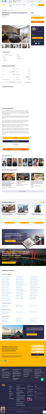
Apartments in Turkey (38, 371)
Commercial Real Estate (17, 369)
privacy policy (37, 357)
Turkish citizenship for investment (21, 182)
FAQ (10, 396)
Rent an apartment (38, 375)
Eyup (14, 10)
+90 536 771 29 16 (38, 41)
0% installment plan (18, 0)
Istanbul (12, 10)
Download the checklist (32, 334)
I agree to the (35, 357)
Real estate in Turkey (38, 369)
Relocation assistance (20, 403)
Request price (37, 17)
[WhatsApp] (42, 379)
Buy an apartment (26, 372)
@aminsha (42, 399)
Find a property (8, 262)
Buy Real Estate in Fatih (27, 369)
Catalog (10, 4)
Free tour (15, 137)
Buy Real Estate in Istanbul (28, 371)
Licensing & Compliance (20, 397)
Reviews (20, 4)
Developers (24, 4)
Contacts (10, 6)
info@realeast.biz (30, 395)
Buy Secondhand (26, 374)
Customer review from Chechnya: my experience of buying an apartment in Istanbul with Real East (8, 183)
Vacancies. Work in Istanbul (20, 395)
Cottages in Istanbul (5, 377)
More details (10, 222)
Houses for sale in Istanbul (6, 373)
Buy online (10, 0)
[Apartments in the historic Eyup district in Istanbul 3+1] (7, 46)
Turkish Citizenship (19, 390)
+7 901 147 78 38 (30, 389)
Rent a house (37, 377)
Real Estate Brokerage (20, 401)
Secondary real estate (5, 372)
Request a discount (15, 141)
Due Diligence (11, 398)
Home (3, 10)
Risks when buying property (20, 405)
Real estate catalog (7, 10)
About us (14, 4)
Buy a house (26, 376)
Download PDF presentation (37, 21)
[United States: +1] (33, 35)
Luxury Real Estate (16, 371)
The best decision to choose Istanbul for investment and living (37, 183)
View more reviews (22, 191)
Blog (17, 4)
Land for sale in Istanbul (6, 375)
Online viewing (15, 144)
